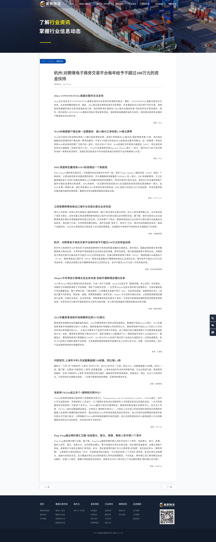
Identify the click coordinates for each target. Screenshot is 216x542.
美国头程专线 (85, 4)
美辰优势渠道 (44, 510)
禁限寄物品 (95, 523)
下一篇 (169, 487)
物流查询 (172, 4)
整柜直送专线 (60, 523)
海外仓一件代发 (103, 4)
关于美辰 (43, 519)
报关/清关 (94, 519)
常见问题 (122, 514)
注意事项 (94, 514)
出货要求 (94, 510)
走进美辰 (159, 4)
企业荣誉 (136, 514)
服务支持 (43, 514)
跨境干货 (122, 510)
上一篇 (46, 487)
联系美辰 (136, 519)
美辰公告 (108, 523)
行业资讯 (132, 4)
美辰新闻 (108, 510)
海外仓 (77, 504)
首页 (72, 4)
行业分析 (108, 519)
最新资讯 (59, 61)
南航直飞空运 (60, 514)
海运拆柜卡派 (60, 519)
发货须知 (119, 4)
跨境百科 (146, 4)
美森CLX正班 (60, 510)
